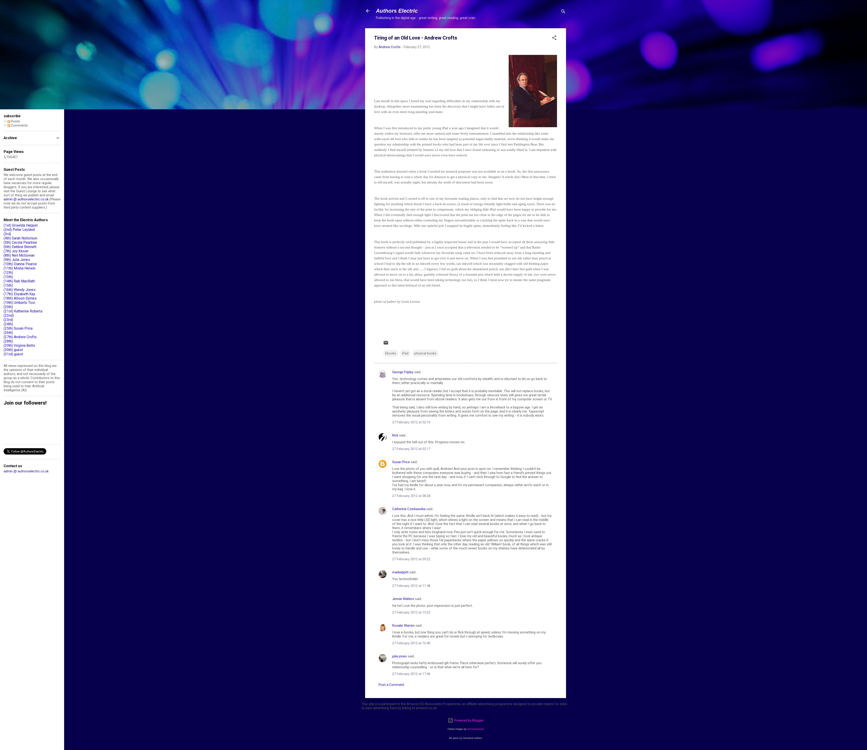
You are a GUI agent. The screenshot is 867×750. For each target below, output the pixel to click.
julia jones (399, 656)
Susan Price (401, 462)
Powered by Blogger (468, 720)
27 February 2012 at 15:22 (411, 612)
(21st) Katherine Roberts (23, 311)
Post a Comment (391, 685)
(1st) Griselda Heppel (20, 225)
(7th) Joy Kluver (16, 251)
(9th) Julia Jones (17, 260)
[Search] (563, 12)
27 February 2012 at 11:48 (411, 586)
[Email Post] (386, 344)
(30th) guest (13, 350)
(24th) (8, 324)
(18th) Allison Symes (20, 298)
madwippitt (400, 572)
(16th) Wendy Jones (19, 290)
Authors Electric (397, 11)
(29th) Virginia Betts (19, 345)
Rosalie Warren (403, 625)
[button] (554, 38)
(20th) (8, 307)
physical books (425, 353)
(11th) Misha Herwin (19, 268)
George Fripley (402, 372)
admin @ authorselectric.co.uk (26, 199)
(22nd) (9, 315)
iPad (405, 353)
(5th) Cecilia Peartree (20, 242)
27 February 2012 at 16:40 (411, 643)
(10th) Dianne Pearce (20, 264)
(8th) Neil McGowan (19, 255)
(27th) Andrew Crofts (20, 337)
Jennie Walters (403, 599)
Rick (395, 435)
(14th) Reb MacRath (19, 281)
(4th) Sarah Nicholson (20, 238)
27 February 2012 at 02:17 (411, 449)
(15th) (8, 285)
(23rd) (8, 320)
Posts (15, 121)
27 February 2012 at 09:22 (411, 559)
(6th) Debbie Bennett (20, 247)
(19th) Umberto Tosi (19, 302)
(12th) (8, 272)
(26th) (8, 332)
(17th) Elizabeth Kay (19, 294)
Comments (19, 125)
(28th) (8, 341)
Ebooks (390, 353)
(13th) (8, 277)
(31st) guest (13, 354)
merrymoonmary (475, 729)
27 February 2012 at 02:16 (411, 422)
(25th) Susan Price (18, 328)
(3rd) (7, 234)
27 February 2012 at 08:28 (411, 496)
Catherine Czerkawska (408, 509)
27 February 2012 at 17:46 (411, 674)
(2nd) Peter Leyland (19, 229)
